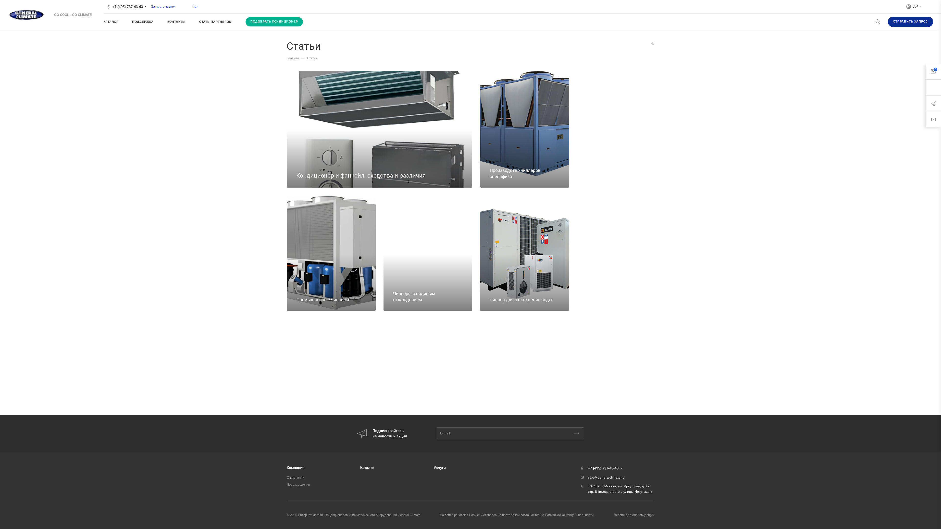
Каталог (367, 468)
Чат (195, 6)
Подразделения (298, 484)
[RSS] (652, 43)
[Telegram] (187, 7)
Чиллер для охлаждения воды (521, 299)
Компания (296, 468)
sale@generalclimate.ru (606, 477)
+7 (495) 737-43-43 (127, 7)
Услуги (440, 468)
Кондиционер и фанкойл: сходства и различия (361, 175)
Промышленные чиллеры (322, 299)
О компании (295, 478)
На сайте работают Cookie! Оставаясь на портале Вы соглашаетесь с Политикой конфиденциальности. (517, 515)
